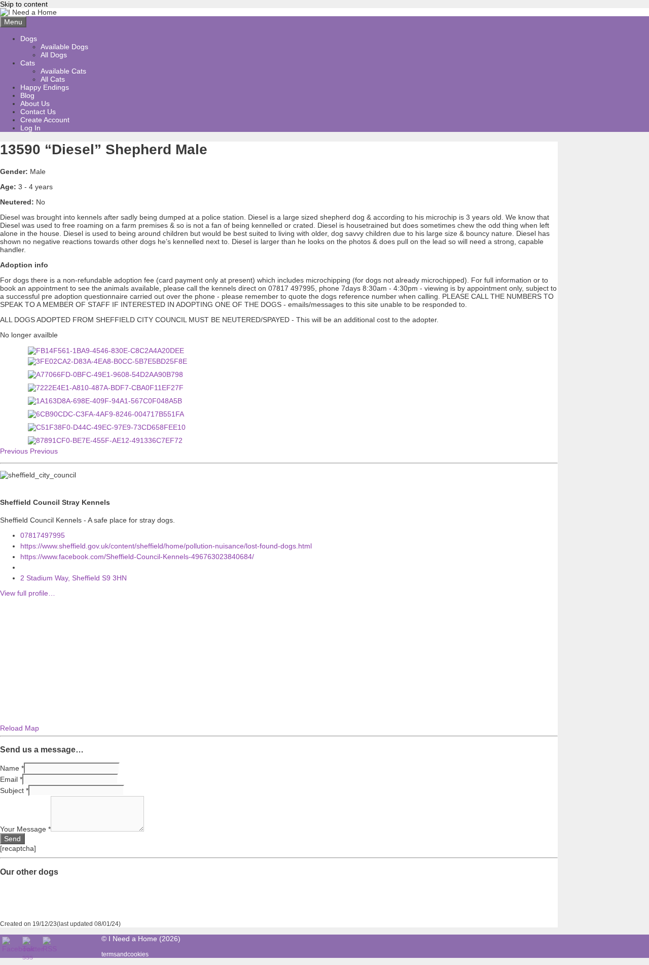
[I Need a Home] (28, 12)
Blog (27, 95)
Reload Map (19, 728)
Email (11, 779)
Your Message (25, 829)
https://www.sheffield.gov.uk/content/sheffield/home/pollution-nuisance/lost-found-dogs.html (166, 546)
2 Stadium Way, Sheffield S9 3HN (73, 578)
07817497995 (42, 535)
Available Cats (63, 71)
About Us (35, 103)
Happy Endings (44, 87)
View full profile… (27, 593)
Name (12, 768)
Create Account (44, 120)
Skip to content (24, 4)
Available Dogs (64, 47)
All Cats (53, 79)
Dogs (28, 39)
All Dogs (54, 55)
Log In (30, 128)
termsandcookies (125, 954)
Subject (14, 790)
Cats (27, 63)
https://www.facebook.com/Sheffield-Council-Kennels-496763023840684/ (137, 557)
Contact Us (38, 112)
